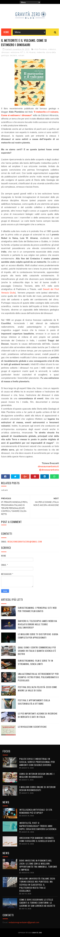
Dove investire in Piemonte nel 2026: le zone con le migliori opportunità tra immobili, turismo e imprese (38, 865)
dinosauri (5, 52)
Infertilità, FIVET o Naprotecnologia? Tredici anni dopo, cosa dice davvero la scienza (37, 826)
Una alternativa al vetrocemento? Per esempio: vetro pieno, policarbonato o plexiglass (38, 677)
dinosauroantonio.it (48, 466)
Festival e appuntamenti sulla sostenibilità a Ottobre (34, 702)
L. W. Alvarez (30, 52)
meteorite (41, 52)
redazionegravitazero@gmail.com (25, 541)
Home (6, 32)
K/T (21, 52)
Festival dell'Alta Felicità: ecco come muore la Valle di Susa (37, 688)
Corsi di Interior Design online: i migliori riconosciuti (36, 775)
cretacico (52, 49)
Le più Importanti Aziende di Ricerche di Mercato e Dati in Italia (37, 715)
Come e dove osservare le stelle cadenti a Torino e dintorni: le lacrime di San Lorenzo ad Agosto (37, 902)
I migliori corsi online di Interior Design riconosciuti (37, 788)
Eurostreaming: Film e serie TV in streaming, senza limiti (35, 662)
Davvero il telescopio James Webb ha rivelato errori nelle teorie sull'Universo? (37, 624)
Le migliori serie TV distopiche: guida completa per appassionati (38, 636)
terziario (13, 55)
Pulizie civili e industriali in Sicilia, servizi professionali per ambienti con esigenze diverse (37, 761)
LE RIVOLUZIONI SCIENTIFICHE (32, 726)
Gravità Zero (37, 932)
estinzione (15, 52)
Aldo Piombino (40, 49)
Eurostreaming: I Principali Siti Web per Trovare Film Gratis (37, 609)
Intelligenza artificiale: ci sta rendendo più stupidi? (35, 811)
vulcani (21, 55)
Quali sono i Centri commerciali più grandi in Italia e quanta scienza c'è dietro (37, 650)
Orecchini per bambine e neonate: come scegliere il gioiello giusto (37, 839)
